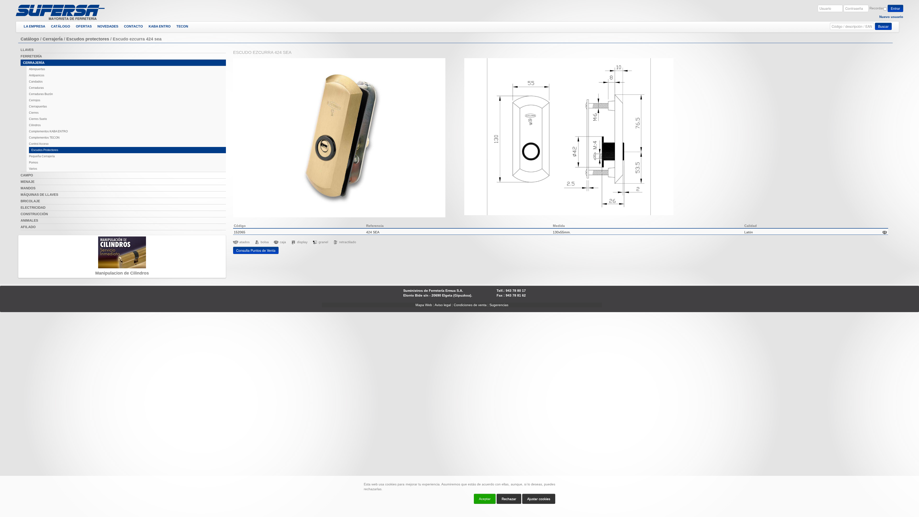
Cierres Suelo (38, 119)
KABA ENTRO (160, 26)
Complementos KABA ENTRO (48, 131)
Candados (36, 81)
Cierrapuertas (38, 106)
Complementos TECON (44, 137)
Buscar (883, 26)
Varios (33, 168)
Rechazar (509, 499)
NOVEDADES (107, 26)
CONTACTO (133, 26)
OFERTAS (84, 26)
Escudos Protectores (44, 150)
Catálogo (30, 39)
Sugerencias (498, 305)
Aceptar (485, 499)
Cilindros (35, 125)
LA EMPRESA (34, 26)
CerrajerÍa (53, 39)
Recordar (876, 8)
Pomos (33, 162)
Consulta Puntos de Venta (255, 250)
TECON (182, 26)
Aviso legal (443, 305)
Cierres (34, 112)
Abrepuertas (37, 69)
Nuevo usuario (891, 17)
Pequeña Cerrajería (42, 156)
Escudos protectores (87, 39)
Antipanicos (36, 75)
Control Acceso (39, 144)
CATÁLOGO (60, 26)
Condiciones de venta (470, 305)
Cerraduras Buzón (41, 94)
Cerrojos (34, 100)
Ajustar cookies (862, 471)
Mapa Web (423, 305)
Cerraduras (36, 88)
